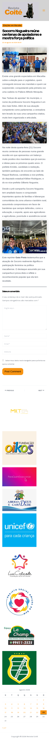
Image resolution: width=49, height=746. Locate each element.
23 (44, 712)
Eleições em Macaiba (12, 25)
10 (5, 708)
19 (18, 712)
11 (12, 708)
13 (24, 708)
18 (12, 712)
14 (31, 708)
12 (18, 708)
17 (5, 712)
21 (31, 712)
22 (37, 712)
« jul (4, 728)
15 (37, 708)
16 (43, 708)
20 (24, 712)
